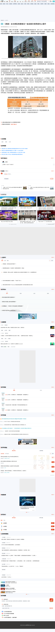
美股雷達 (6, 341)
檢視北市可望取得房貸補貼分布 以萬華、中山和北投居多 (12, 150)
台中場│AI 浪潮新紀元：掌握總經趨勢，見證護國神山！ (17, 394)
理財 (38, 3)
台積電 (5, 526)
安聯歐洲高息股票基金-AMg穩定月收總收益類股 (10, 466)
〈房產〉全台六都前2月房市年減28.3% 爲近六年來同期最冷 (39, 188)
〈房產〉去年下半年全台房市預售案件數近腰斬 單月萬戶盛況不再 (12, 188)
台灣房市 (6, 20)
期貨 (28, 3)
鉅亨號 (32, 1)
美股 (12, 1)
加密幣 (25, 1)
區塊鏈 (32, 3)
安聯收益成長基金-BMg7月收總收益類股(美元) (10, 456)
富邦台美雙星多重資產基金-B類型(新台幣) (9, 461)
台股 (9, 1)
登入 (52, 1)
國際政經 (6, 333)
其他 (5, 467)
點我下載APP (14, 124)
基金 (18, 1)
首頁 (4, 1)
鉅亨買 (29, 1)
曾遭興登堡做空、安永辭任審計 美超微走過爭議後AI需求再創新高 (8, 208)
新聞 (7, 1)
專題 (45, 3)
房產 (35, 3)
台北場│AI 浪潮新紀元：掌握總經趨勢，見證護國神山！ (17, 399)
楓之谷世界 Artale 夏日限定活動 (45, 221)
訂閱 (35, 1)
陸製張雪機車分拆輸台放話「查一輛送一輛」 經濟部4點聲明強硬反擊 (27, 222)
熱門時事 (15, 3)
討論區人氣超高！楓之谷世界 (26, 207)
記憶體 (5, 523)
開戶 (53, 457)
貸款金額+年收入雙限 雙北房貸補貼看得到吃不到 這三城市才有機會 (15, 148)
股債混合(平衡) (7, 458)
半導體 (5, 529)
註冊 (53, 1)
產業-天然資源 (6, 472)
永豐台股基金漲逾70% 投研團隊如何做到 (11, 122)
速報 (19, 3)
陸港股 (15, 1)
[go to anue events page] (48, 1)
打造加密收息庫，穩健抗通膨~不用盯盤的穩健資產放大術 (16, 405)
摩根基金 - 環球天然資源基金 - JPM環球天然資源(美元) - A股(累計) (13, 470)
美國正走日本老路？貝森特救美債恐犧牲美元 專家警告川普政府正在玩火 (46, 208)
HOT (6, 394)
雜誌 (48, 3)
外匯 (20, 1)
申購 (53, 462)
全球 (23, 1)
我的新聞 (52, 3)
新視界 (42, 3)
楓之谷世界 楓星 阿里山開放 (7, 221)
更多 (52, 260)
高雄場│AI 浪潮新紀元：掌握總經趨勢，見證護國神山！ (17, 410)
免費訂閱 (51, 608)
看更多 (52, 257)
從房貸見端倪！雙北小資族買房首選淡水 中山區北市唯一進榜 (13, 152)
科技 (7, 3)
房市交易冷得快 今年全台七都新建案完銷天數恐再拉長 (12, 154)
